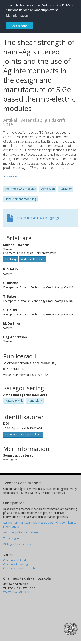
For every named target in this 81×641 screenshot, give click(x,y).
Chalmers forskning (15, 564)
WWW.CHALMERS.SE (16, 592)
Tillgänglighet (11, 538)
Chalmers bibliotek (15, 560)
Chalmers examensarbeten (20, 568)
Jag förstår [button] (19, 25)
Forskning (10, 259)
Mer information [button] (17, 15)
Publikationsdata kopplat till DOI (23, 434)
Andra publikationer (32, 259)
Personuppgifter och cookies (21, 532)
